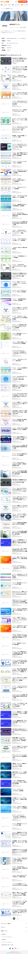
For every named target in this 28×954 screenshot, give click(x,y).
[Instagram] (15, 948)
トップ (2, 8)
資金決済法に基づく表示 (7, 944)
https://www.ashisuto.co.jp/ (12, 43)
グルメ (9, 4)
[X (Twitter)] (12, 948)
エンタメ (5, 4)
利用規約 (3, 939)
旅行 (13, 4)
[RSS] (18, 948)
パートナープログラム (6, 937)
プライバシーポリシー (6, 942)
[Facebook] (10, 948)
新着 (2, 4)
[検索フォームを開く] (16, 1)
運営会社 (3, 934)
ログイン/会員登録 (22, 1)
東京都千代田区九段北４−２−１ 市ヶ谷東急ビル (16, 38)
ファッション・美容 (19, 4)
